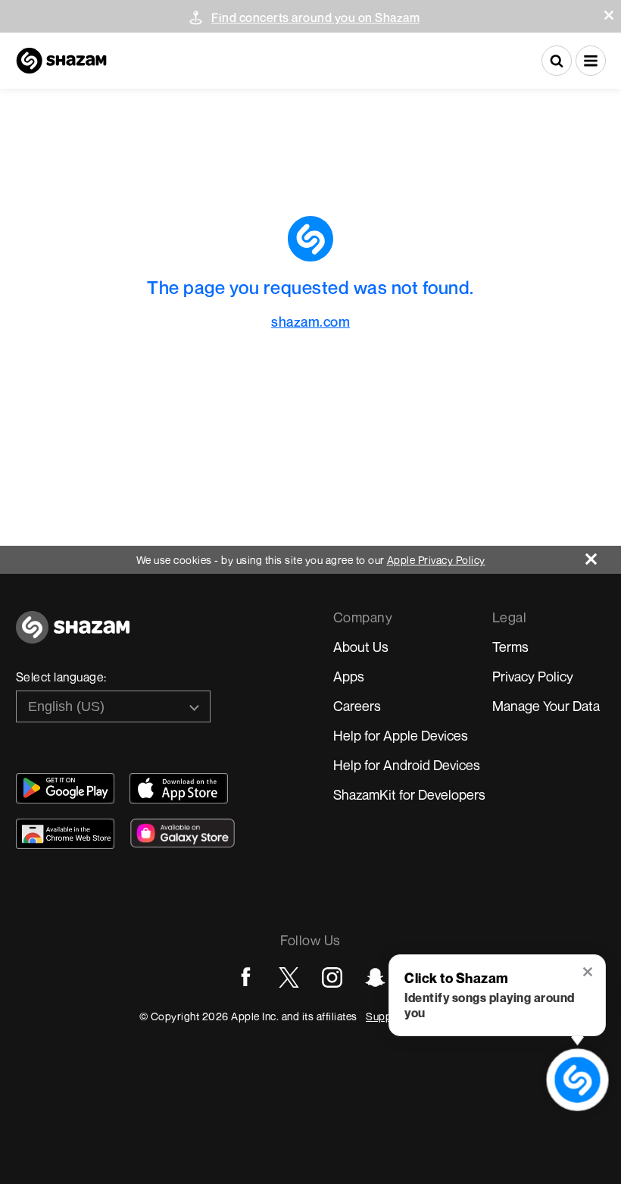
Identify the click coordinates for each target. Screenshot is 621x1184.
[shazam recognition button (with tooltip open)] (578, 1080)
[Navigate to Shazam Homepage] (61, 61)
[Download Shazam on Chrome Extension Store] (65, 834)
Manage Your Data (546, 705)
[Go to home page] (73, 635)
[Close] (603, 555)
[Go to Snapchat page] (375, 977)
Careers (357, 705)
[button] (608, 15)
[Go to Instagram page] (332, 977)
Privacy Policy (532, 676)
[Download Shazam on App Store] (179, 788)
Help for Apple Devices (400, 735)
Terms (510, 646)
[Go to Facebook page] (246, 977)
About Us (361, 646)
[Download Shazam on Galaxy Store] (183, 833)
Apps (348, 676)
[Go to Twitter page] (289, 977)
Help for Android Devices (406, 764)
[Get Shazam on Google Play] (65, 788)
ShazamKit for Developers (409, 794)
